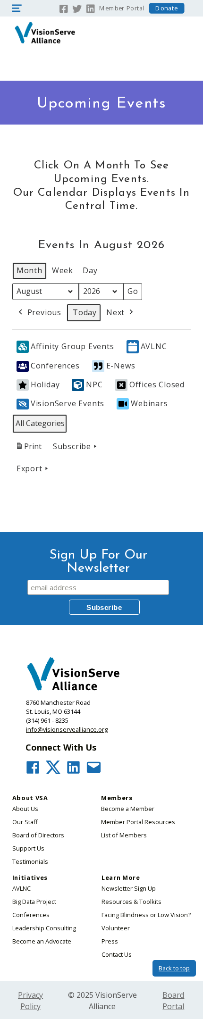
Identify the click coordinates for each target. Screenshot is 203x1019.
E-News (120, 365)
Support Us (28, 848)
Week (62, 270)
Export (29, 468)
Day (90, 270)
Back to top (174, 968)
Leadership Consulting (44, 928)
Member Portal (121, 8)
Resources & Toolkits (131, 901)
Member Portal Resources (138, 822)
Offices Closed (157, 384)
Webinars (149, 403)
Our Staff (25, 822)
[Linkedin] (90, 8)
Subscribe (72, 446)
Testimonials (30, 861)
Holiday (45, 384)
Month (29, 270)
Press (110, 941)
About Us (25, 808)
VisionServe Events (67, 403)
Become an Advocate (41, 941)
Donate (166, 8)
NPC (94, 384)
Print (28, 449)
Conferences (55, 365)
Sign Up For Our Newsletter (98, 562)
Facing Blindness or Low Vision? (146, 914)
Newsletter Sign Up (129, 888)
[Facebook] (63, 8)
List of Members (124, 835)
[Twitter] (77, 8)
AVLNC (154, 346)
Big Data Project (34, 901)
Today (85, 312)
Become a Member (127, 808)
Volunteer (116, 928)
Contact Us (117, 954)
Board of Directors (38, 835)
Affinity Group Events (72, 346)
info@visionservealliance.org (67, 729)
